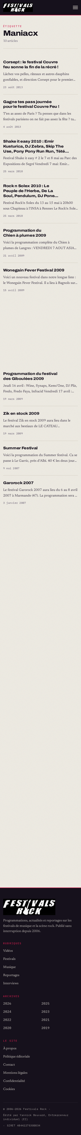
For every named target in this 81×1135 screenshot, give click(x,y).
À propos (9, 1048)
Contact (9, 1065)
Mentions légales (15, 1073)
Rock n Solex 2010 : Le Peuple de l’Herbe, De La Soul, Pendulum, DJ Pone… (30, 191)
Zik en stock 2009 (21, 413)
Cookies (9, 1089)
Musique (9, 967)
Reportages (11, 975)
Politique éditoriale (16, 1056)
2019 (45, 1028)
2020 (7, 1028)
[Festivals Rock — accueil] (18, 7)
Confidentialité (14, 1081)
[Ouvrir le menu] (75, 7)
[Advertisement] (40, 332)
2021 (45, 1019)
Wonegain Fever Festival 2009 (33, 270)
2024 (7, 1011)
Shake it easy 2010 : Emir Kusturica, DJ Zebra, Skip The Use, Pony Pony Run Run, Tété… (36, 146)
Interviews (10, 983)
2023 (45, 1011)
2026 (7, 1003)
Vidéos (8, 951)
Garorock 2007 (18, 483)
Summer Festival (20, 448)
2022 (7, 1019)
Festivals (9, 959)
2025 (45, 1003)
